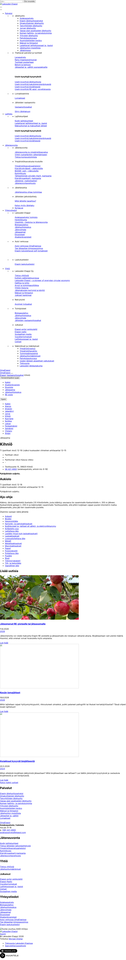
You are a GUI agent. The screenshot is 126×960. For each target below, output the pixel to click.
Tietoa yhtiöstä (22, 275)
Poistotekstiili (11, 551)
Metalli (8, 541)
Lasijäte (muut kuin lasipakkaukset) (21, 533)
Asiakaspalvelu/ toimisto (26, 217)
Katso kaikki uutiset (9, 782)
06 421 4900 (11, 469)
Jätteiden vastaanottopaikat (28, 320)
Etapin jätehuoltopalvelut (31, 20)
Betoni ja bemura (23, 64)
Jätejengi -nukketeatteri (26, 180)
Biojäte (8, 519)
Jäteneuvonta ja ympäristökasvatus (31, 152)
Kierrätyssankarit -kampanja (28, 178)
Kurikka (8, 421)
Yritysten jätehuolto (29, 35)
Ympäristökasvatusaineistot (27, 166)
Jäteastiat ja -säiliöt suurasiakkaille (31, 67)
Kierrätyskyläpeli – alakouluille (29, 168)
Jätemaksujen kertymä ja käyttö (30, 290)
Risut (7, 558)
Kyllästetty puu (12, 528)
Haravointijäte (11, 521)
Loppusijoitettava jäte (15, 538)
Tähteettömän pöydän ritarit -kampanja (33, 176)
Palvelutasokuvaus (28, 38)
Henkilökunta (21, 219)
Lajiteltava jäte (12, 531)
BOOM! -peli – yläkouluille (27, 171)
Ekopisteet (20, 234)
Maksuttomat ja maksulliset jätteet (31, 125)
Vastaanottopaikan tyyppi (10, 378)
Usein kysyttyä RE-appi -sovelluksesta (33, 89)
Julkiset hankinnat (23, 295)
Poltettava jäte (12, 553)
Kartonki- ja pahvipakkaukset (18, 523)
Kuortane (9, 418)
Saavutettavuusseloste (15, 945)
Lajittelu (8, 114)
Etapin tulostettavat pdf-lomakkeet (31, 251)
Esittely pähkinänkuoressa (27, 278)
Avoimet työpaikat (23, 304)
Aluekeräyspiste (12, 385)
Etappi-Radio (6, 881)
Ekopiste (9, 387)
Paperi (8, 548)
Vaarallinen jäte (12, 565)
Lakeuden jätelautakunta (31, 366)
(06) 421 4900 (9, 830)
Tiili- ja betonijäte (13, 563)
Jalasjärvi (9, 411)
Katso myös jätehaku (24, 205)
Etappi (3, 375)
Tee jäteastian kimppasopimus (29, 248)
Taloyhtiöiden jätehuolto (31, 25)
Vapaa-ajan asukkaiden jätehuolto (35, 30)
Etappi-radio (20, 331)
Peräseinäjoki (11, 426)
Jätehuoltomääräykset (30, 356)
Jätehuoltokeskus (23, 227)
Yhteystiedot (11, 210)
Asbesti (8, 516)
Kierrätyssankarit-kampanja (13, 853)
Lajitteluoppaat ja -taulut (26, 339)
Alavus (8, 406)
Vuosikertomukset (23, 336)
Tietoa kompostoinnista (26, 157)
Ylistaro (8, 431)
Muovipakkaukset (13, 546)
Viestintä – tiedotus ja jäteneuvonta (31, 222)
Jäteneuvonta (11, 145)
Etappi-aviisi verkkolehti (26, 329)
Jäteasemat (20, 232)
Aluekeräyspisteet (23, 237)
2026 (2, 631)
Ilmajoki (8, 408)
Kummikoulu (20, 173)
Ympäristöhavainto (28, 351)
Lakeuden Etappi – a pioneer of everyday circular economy (42, 280)
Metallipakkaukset (13, 543)
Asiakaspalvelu (26, 18)
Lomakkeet (20, 98)
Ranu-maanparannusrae (26, 59)
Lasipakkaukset (12, 536)
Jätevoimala (20, 229)
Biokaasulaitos (21, 224)
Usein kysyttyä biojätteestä (27, 86)
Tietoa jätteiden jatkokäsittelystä (15, 846)
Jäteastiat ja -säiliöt (9, 815)
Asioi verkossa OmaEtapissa (28, 246)
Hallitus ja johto (22, 283)
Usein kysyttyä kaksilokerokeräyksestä (33, 84)
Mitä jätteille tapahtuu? (25, 201)
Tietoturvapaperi (12, 560)
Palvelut (8, 13)
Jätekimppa (25, 50)
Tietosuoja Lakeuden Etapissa (19, 943)
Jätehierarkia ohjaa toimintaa (28, 192)
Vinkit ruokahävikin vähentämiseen (31, 154)
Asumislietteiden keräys (31, 40)
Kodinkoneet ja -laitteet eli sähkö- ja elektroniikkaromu (30, 526)
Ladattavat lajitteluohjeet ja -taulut (31, 123)
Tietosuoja (24, 363)
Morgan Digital (16, 939)
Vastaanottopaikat (23, 107)
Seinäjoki (9, 428)
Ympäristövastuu (27, 348)
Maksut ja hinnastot (29, 43)
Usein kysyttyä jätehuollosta (28, 82)
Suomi (3, 934)
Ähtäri (7, 433)
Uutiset (18, 341)
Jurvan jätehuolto (28, 28)
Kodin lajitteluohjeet (24, 121)
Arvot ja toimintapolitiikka (27, 285)
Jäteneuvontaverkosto (25, 183)
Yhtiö (7, 268)
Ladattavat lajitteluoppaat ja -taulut (36, 45)
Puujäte (8, 556)
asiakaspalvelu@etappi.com (13, 832)
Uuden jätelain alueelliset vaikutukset (37, 361)
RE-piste (9, 394)
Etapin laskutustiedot (24, 264)
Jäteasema (10, 389)
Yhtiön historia (21, 288)
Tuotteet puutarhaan (24, 62)
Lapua (8, 423)
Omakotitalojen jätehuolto (32, 23)
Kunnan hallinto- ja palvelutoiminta (36, 33)
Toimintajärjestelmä (29, 353)
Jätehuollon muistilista (30, 48)
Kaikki (7, 382)
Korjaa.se (19, 208)
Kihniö (8, 416)
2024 (2, 768)
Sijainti (3, 399)
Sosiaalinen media (23, 334)
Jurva (7, 413)
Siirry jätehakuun (22, 111)
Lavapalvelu (20, 57)
